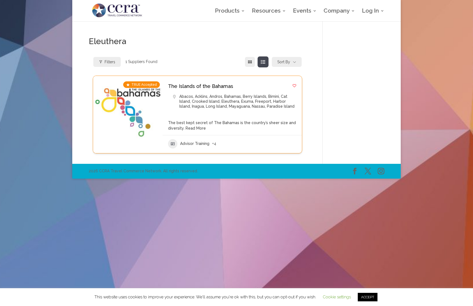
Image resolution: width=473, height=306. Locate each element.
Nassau (258, 106)
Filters (110, 62)
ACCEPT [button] (367, 297)
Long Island (216, 106)
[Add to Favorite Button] (294, 86)
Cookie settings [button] (337, 296)
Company (337, 11)
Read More (195, 128)
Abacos (186, 96)
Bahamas (232, 96)
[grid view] (249, 61)
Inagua (198, 106)
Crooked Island (206, 101)
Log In (370, 11)
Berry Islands (254, 96)
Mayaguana (239, 106)
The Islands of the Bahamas (200, 86)
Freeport (263, 101)
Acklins (201, 96)
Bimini (273, 96)
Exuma (247, 101)
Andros (215, 96)
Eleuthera (230, 101)
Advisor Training (194, 143)
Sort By (283, 62)
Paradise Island (281, 106)
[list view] (263, 61)
